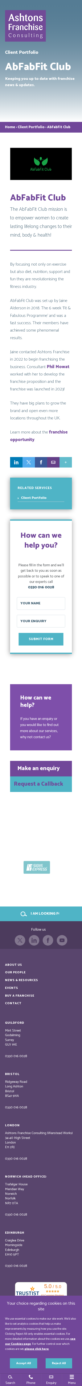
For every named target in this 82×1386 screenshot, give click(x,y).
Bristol (12, 1074)
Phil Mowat (58, 366)
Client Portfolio (31, 127)
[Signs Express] (41, 866)
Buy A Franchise (19, 995)
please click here (37, 1349)
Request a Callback (38, 784)
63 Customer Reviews (52, 1295)
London (12, 1125)
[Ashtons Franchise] (26, 29)
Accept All (23, 1363)
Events (11, 988)
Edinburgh (14, 1232)
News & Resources (21, 980)
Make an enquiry (38, 768)
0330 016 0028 (41, 587)
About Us (13, 964)
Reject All (59, 1363)
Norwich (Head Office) (25, 1176)
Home (10, 127)
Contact (13, 1003)
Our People (15, 972)
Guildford (14, 1022)
